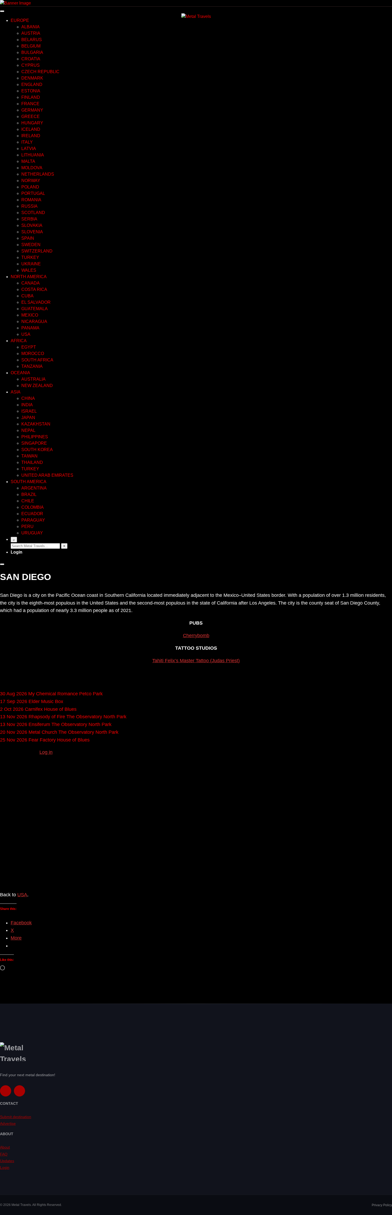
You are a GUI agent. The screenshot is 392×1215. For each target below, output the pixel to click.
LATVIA (28, 148)
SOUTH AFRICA (37, 360)
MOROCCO (32, 353)
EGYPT (28, 347)
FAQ (3, 1154)
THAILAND (32, 462)
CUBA (27, 296)
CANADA (30, 283)
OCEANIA (20, 372)
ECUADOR (32, 513)
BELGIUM (31, 46)
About (5, 1147)
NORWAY (30, 180)
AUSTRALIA (33, 379)
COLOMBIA (32, 507)
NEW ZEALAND (37, 385)
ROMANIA (31, 200)
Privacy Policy (382, 1205)
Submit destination (15, 1117)
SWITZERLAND (37, 251)
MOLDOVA (31, 167)
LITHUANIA (32, 155)
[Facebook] (5, 1090)
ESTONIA (30, 91)
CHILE (27, 501)
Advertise (8, 1123)
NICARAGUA (34, 321)
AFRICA (19, 340)
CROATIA (30, 59)
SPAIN (27, 238)
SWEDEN (31, 244)
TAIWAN (29, 456)
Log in (46, 752)
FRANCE (30, 103)
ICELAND (30, 129)
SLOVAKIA (31, 225)
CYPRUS (30, 65)
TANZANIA (32, 366)
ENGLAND (31, 84)
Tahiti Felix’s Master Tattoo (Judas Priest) (196, 660)
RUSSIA (29, 206)
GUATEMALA (34, 308)
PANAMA (30, 328)
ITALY (27, 142)
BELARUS (31, 39)
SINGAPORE (34, 443)
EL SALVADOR (36, 302)
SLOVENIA (32, 232)
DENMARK (32, 78)
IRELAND (30, 135)
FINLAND (30, 97)
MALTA (28, 161)
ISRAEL (29, 411)
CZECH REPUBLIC (40, 71)
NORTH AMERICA (29, 276)
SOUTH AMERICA (28, 481)
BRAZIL (29, 494)
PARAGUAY (33, 520)
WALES (28, 270)
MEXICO (29, 315)
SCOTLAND (33, 212)
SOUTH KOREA (37, 449)
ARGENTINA (34, 488)
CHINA (28, 398)
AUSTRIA (30, 33)
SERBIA (29, 219)
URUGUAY (32, 533)
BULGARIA (32, 52)
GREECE (30, 116)
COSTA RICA (34, 289)
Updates (7, 1161)
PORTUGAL (33, 193)
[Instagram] (19, 1090)
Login (16, 552)
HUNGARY (32, 123)
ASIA (16, 392)
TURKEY (30, 257)
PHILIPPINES (34, 437)
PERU (27, 526)
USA (25, 334)
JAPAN (28, 417)
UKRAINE (31, 264)
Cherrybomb (196, 635)
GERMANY (32, 110)
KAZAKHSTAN (35, 424)
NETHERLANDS (37, 174)
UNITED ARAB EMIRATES (47, 475)
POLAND (30, 187)
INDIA (27, 405)
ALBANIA (30, 27)
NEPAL (28, 430)
